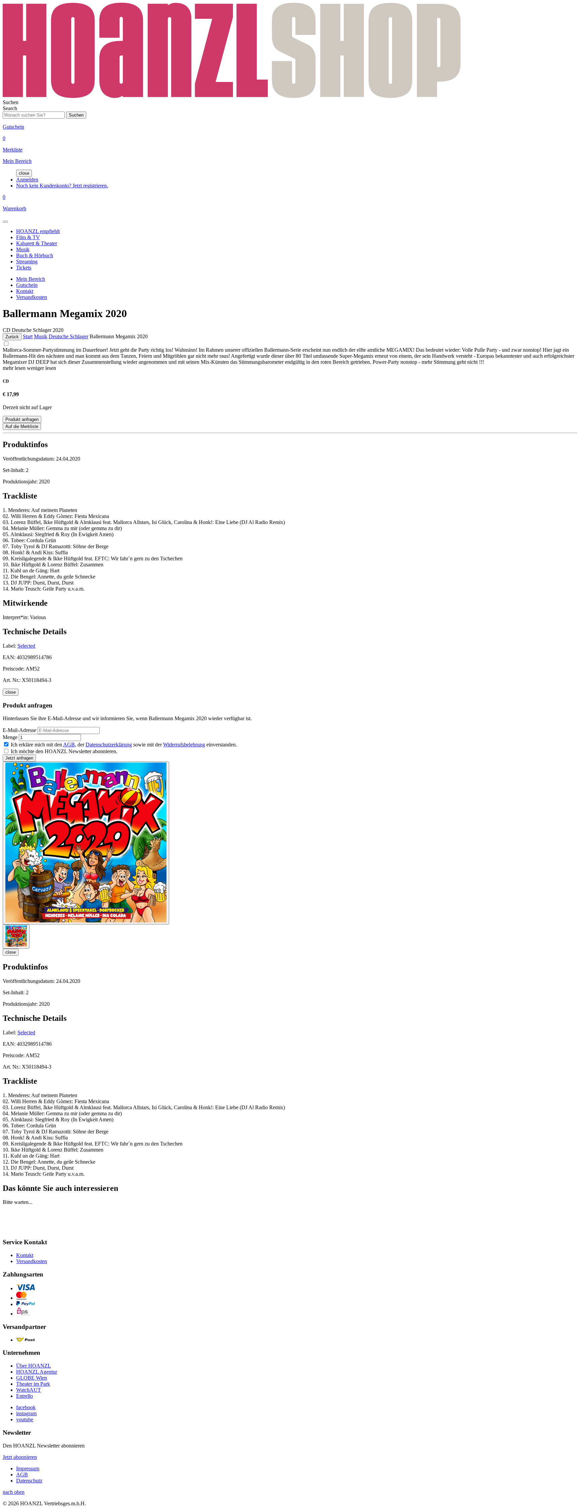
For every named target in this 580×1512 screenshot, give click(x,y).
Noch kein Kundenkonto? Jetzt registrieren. (62, 185)
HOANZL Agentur (36, 1372)
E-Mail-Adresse (19, 730)
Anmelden (27, 179)
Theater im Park (33, 1384)
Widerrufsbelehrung (184, 744)
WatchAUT (28, 1390)
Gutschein (27, 285)
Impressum (27, 1468)
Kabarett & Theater (36, 243)
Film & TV (28, 237)
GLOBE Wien (31, 1378)
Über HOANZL (33, 1366)
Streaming (27, 261)
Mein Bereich (30, 279)
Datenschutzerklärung (109, 744)
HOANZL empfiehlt (38, 231)
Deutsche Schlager (68, 336)
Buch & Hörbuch (34, 255)
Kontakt (24, 291)
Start (28, 336)
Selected (26, 646)
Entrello (24, 1396)
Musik (23, 249)
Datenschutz (29, 1480)
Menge (10, 737)
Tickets (23, 267)
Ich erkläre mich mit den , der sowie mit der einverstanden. (124, 744)
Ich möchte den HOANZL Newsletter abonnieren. (64, 751)
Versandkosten (31, 297)
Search (10, 108)
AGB (69, 744)
